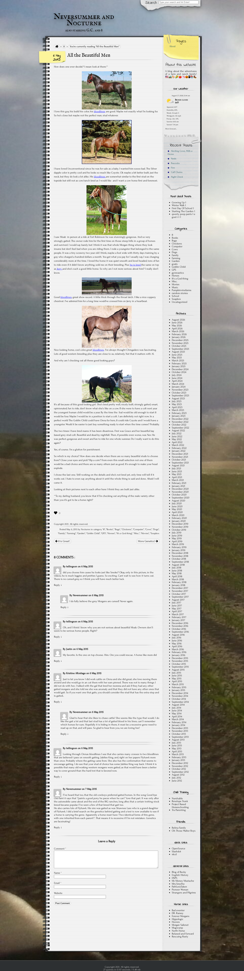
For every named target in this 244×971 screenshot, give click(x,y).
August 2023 (178, 398)
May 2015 (176, 678)
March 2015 (178, 684)
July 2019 (176, 532)
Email (57, 882)
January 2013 (178, 760)
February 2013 (179, 757)
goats (175, 263)
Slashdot (176, 851)
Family (62, 533)
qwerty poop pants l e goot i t (183, 216)
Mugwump (177, 927)
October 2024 (179, 372)
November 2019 (180, 526)
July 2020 (177, 503)
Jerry (59, 268)
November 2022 (180, 421)
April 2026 (177, 328)
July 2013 (176, 742)
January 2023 (178, 415)
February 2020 (179, 518)
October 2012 (179, 768)
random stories (180, 293)
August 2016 (178, 634)
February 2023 (179, 413)
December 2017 (180, 587)
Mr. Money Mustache (183, 880)
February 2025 (179, 363)
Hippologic (177, 919)
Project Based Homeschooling (180, 806)
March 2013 (178, 754)
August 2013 (178, 739)
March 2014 (178, 719)
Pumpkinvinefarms (181, 290)
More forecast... (171, 128)
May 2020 (177, 509)
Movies (145, 533)
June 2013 (177, 745)
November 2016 (180, 625)
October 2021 (179, 459)
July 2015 (176, 672)
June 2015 (177, 675)
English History (180, 875)
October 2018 (179, 558)
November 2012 (180, 766)
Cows (148, 529)
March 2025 (178, 360)
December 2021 (180, 453)
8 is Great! (64, 541)
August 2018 (178, 564)
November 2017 (180, 590)
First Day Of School (182, 208)
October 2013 (179, 733)
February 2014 (179, 722)
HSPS (174, 877)
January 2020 (179, 520)
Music (175, 287)
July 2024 (176, 375)
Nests (173, 158)
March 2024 (178, 383)
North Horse (178, 930)
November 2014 (180, 695)
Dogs (155, 529)
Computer (138, 529)
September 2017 (180, 596)
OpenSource (178, 848)
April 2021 (177, 477)
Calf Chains (176, 172)
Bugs (117, 529)
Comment (60, 848)
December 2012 (180, 763)
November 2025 (180, 343)
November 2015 (180, 660)
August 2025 (178, 351)
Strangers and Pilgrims (184, 892)
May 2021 (176, 474)
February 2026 (179, 334)
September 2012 (180, 771)
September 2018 (180, 561)
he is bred (135, 264)
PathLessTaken (179, 886)
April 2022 (177, 442)
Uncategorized (179, 301)
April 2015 (177, 681)
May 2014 (176, 713)
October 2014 (179, 698)
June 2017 (177, 605)
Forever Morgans (180, 916)
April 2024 (177, 380)
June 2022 (177, 436)
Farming (71, 533)
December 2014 (180, 693)
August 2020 (178, 500)
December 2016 (180, 623)
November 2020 (180, 491)
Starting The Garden (183, 211)
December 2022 (180, 418)
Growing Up (178, 202)
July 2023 (176, 401)
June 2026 (177, 322)
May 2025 (177, 357)
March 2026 (178, 331)
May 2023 (177, 404)
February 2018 (179, 582)
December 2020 (180, 488)
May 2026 (177, 325)
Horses (111, 533)
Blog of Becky (179, 872)
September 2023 (180, 395)
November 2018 (180, 555)
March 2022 (178, 445)
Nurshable (177, 798)
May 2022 (177, 439)
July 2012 (176, 777)
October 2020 (179, 494)
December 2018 (180, 552)
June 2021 (177, 471)
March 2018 (178, 579)
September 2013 (180, 736)
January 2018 (178, 585)
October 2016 (179, 628)
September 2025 (180, 348)
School (175, 295)
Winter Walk (178, 205)
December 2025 (180, 340)
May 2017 (176, 608)
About (172, 46)
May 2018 (177, 573)
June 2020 (177, 506)
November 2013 (180, 730)
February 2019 (179, 547)
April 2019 (177, 541)
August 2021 (178, 465)
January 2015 (178, 690)
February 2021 (179, 483)
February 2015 (179, 687)
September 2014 (180, 701)
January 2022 (178, 450)
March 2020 (178, 515)
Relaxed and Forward (183, 933)
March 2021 (178, 480)
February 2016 (179, 652)
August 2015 (178, 669)
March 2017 (178, 614)
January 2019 (178, 550)
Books (110, 529)
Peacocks (175, 163)
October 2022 (179, 424)
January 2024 (178, 386)
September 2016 (180, 631)
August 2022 (178, 430)
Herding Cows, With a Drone (180, 153)
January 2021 (178, 486)
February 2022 (179, 448)
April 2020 (177, 512)
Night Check (176, 176)
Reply (57, 584)
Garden (81, 533)
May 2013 (176, 748)
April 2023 (177, 407)
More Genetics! (147, 541)
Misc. (136, 533)
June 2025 (177, 354)
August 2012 (178, 774)
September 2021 (180, 462)
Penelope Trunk (180, 801)
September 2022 (180, 427)
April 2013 (177, 751)
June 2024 (177, 378)
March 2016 (178, 649)
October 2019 (179, 529)
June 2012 (177, 780)
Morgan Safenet (180, 924)
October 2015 (179, 663)
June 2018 (177, 570)
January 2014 (178, 725)
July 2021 (176, 468)
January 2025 (178, 366)
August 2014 (178, 704)
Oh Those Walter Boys (184, 830)
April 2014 (177, 716)
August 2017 (178, 599)
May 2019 (177, 538)
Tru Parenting (179, 810)
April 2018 (177, 576)
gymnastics (178, 272)
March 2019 (178, 544)
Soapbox (155, 533)
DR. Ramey (177, 913)
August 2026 (178, 319)
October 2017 (179, 593)
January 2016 (178, 655)
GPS (103, 533)
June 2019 (177, 535)
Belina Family (179, 827)
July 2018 (176, 567)
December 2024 (180, 369)
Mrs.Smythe (178, 883)
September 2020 (180, 497)
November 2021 (180, 456)
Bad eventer (178, 910)
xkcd (174, 854)
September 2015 (180, 666)
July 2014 (176, 707)
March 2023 (178, 410)
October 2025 (179, 345)
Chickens (126, 529)
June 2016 (177, 640)
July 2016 (176, 637)
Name (58, 872)
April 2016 (177, 646)
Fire (172, 167)
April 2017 (177, 611)
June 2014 (177, 710)
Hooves (176, 921)
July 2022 (176, 433)
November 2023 (180, 389)
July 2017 (176, 602)
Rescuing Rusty (180, 936)
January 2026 (179, 337)
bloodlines (99, 111)
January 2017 (178, 620)
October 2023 (179, 392)
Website (58, 893)
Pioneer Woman (180, 889)
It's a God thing (124, 533)
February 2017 (179, 617)
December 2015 (180, 658)
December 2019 (180, 523)
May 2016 (177, 643)
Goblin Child (93, 533)
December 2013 (180, 728)
